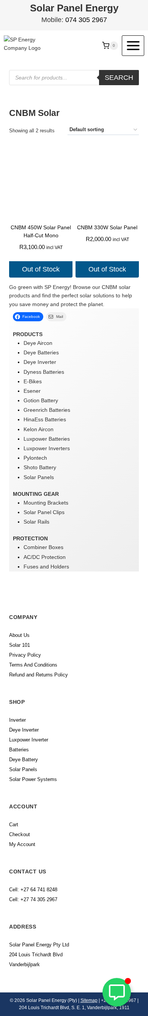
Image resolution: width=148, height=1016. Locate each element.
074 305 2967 (86, 20)
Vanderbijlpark (24, 964)
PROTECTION (30, 538)
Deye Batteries (41, 352)
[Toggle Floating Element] (116, 992)
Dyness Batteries (44, 372)
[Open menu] (133, 45)
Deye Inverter (40, 362)
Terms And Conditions (33, 665)
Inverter (17, 720)
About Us (19, 635)
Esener (32, 391)
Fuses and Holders (46, 567)
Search (119, 77)
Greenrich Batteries (47, 410)
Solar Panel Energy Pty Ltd (39, 945)
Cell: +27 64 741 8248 (33, 889)
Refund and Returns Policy (38, 675)
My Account (22, 844)
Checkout (19, 834)
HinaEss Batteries (45, 419)
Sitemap (89, 1000)
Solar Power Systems (33, 779)
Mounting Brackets (46, 503)
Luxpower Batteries (47, 439)
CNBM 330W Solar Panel (107, 227)
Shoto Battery (40, 467)
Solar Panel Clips (44, 512)
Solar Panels (39, 477)
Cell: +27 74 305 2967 (33, 899)
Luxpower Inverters (47, 448)
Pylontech (35, 458)
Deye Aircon (38, 343)
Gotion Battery (41, 400)
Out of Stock (41, 269)
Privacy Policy (25, 655)
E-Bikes (33, 381)
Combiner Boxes (43, 547)
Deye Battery (23, 759)
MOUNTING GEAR (36, 494)
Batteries (19, 749)
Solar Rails (36, 522)
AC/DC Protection (45, 557)
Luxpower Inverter (28, 740)
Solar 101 (19, 645)
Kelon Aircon (39, 429)
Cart (13, 824)
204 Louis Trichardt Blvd (36, 954)
